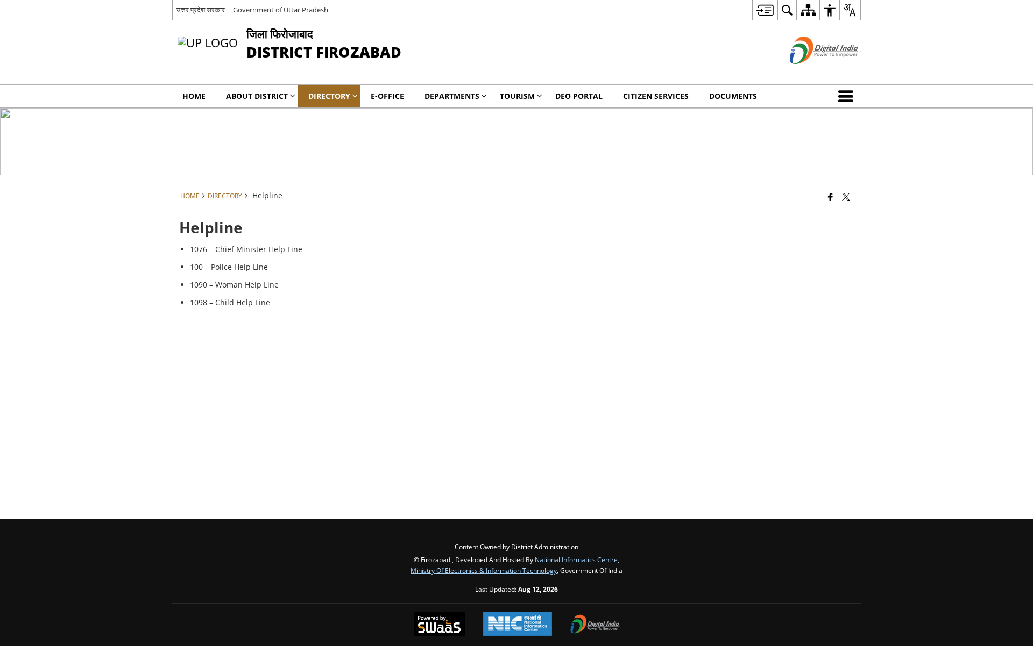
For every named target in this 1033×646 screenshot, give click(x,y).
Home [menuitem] (194, 96)
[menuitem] (764, 10)
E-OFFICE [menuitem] (387, 96)
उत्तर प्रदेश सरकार (200, 10)
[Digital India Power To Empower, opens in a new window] (595, 625)
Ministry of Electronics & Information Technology (484, 570)
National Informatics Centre (576, 559)
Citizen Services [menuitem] (656, 96)
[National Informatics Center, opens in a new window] (517, 625)
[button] (848, 96)
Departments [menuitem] (451, 96)
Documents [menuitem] (733, 96)
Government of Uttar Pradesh (280, 10)
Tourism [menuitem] (517, 96)
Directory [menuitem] (329, 96)
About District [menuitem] (257, 96)
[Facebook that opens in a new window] (830, 196)
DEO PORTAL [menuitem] (579, 96)
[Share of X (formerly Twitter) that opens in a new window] (846, 196)
